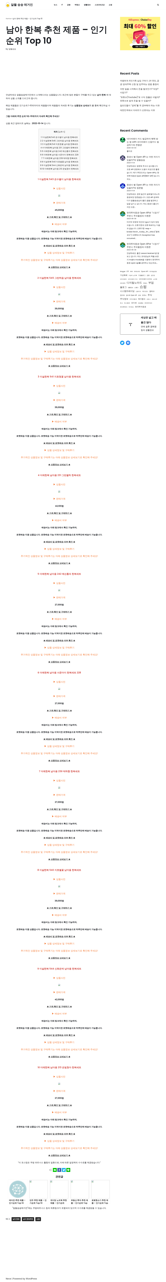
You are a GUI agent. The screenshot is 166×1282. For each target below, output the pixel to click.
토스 (121, 303)
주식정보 (124, 298)
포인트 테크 (148, 303)
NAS (131, 271)
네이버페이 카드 (133, 279)
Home (8, 18)
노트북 (155, 279)
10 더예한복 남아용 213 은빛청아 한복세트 (59, 168)
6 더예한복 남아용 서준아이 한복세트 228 (59, 154)
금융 (68, 5)
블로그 (123, 287)
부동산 (77, 5)
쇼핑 (110, 5)
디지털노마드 (134, 282)
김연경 (153, 275)
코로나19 (154, 299)
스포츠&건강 (100, 5)
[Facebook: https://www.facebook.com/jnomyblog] (128, 343)
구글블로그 (141, 275)
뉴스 (55, 5)
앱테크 (151, 291)
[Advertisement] (59, 75)
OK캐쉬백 (137, 271)
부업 (151, 283)
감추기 (61, 132)
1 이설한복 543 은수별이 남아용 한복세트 (59, 137)
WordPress (31, 1278)
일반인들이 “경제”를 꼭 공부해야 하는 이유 (140, 105)
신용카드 (138, 291)
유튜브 (144, 295)
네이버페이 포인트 (145, 279)
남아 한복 (16, 1219)
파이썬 (134, 303)
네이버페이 (123, 279)
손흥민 (136, 287)
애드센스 (145, 291)
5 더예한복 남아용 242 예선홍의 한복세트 (59, 151)
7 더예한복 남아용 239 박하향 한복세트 (59, 158)
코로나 (149, 299)
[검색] (158, 5)
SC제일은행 (153, 271)
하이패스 (131, 307)
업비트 (122, 295)
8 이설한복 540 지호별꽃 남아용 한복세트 (59, 161)
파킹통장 (140, 303)
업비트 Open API (131, 295)
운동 (139, 295)
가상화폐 (123, 275)
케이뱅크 (141, 299)
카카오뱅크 (133, 299)
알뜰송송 (12, 49)
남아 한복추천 (28, 1219)
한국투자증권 (140, 307)
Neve (8, 1278)
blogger (122, 271)
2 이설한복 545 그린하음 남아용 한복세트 (59, 140)
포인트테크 (123, 307)
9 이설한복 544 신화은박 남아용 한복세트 (59, 165)
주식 (150, 294)
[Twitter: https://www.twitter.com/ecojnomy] (122, 343)
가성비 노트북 (133, 275)
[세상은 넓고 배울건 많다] (140, 324)
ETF (128, 271)
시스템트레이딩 (127, 291)
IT (62, 5)
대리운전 (122, 283)
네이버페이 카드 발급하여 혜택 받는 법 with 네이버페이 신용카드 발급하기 (143, 141)
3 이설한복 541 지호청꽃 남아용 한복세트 (59, 144)
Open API (144, 271)
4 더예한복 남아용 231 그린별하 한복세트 (59, 147)
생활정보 (87, 5)
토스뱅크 (127, 303)
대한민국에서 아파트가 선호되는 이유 (137, 110)
